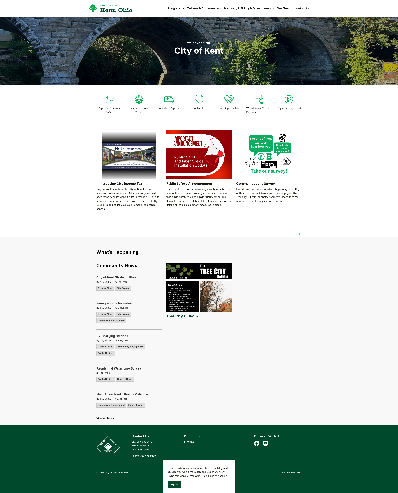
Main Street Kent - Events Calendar (122, 394)
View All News (105, 418)
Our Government (289, 8)
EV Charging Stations (112, 336)
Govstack (296, 472)
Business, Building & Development (247, 8)
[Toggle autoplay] (298, 234)
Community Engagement (111, 320)
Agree (174, 484)
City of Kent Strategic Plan (116, 277)
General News (105, 288)
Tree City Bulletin (182, 316)
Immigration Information (114, 303)
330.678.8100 (148, 455)
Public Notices (105, 353)
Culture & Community (203, 8)
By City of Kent (104, 282)
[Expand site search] (307, 8)
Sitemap (189, 441)
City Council (123, 288)
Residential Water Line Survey (118, 368)
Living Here (174, 8)
